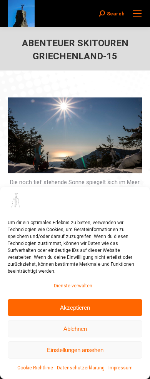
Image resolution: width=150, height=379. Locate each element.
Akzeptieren (75, 307)
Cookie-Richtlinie (35, 368)
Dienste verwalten (73, 285)
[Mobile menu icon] (137, 13)
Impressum (120, 368)
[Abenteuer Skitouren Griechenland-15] (75, 135)
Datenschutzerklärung (81, 368)
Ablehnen (75, 328)
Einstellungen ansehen (75, 350)
